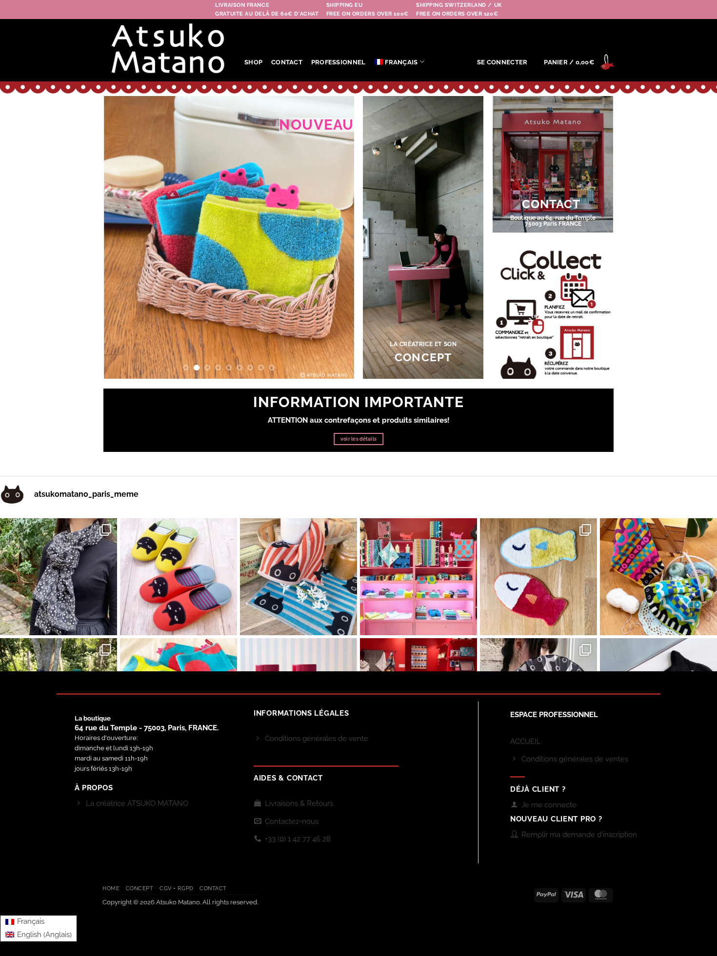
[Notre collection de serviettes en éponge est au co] (418, 576)
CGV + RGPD (176, 888)
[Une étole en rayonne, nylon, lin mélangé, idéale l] (58, 576)
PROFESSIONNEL (338, 62)
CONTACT (286, 62)
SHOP (253, 62)
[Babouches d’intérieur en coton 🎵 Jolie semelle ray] (178, 576)
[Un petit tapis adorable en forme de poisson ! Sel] (538, 576)
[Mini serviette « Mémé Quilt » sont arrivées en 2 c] (658, 576)
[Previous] (121, 237)
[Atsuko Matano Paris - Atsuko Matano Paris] (166, 50)
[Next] (336, 237)
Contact (213, 888)
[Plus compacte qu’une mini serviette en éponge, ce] (298, 576)
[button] (502, 62)
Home (111, 888)
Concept (140, 888)
